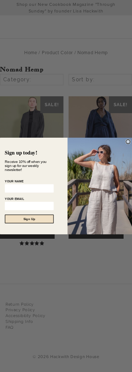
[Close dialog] (128, 142)
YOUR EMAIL (14, 199)
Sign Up (29, 219)
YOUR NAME (14, 181)
